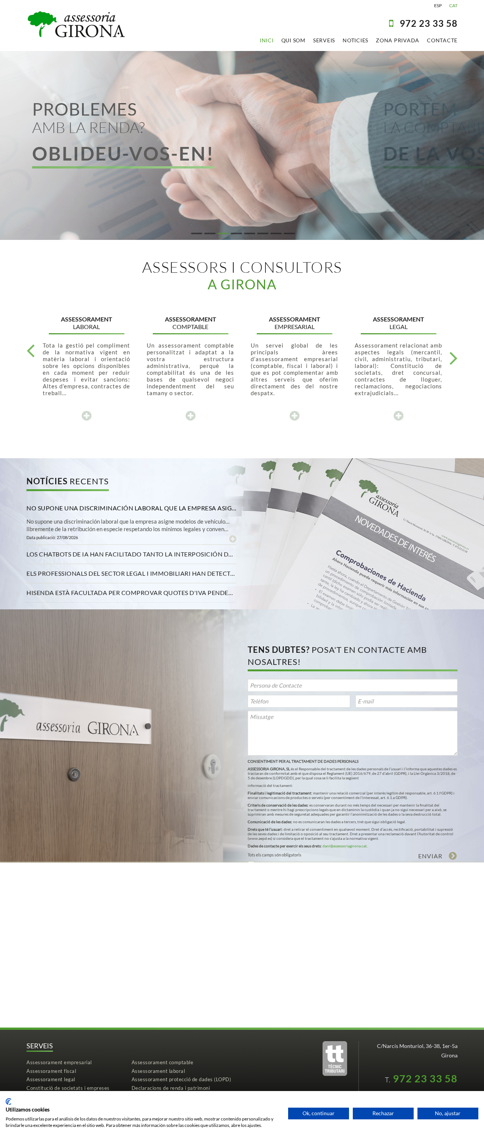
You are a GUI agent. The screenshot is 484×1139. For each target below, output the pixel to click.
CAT (453, 5)
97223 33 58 (429, 23)
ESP (438, 5)
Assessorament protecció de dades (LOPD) (181, 1079)
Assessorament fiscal (51, 1071)
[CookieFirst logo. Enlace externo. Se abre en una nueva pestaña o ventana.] (8, 1101)
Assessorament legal (50, 1079)
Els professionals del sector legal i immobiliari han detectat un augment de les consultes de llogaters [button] (131, 573)
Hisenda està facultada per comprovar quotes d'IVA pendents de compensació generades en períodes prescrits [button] (131, 592)
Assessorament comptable (163, 1062)
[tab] (131, 508)
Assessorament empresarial (59, 1062)
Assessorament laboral (158, 1071)
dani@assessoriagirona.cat (345, 846)
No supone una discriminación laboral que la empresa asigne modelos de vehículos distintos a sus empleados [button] (131, 508)
